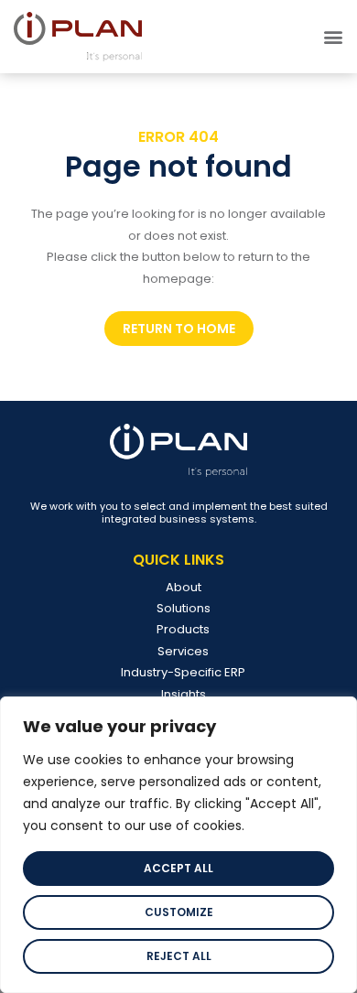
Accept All (178, 868)
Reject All (178, 956)
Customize (179, 912)
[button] (333, 37)
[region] (178, 844)
